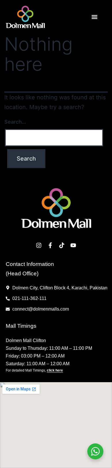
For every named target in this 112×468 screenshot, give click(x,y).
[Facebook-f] (50, 245)
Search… (15, 122)
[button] (94, 17)
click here (55, 370)
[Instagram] (39, 245)
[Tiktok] (61, 245)
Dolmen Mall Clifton (26, 340)
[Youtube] (73, 245)
